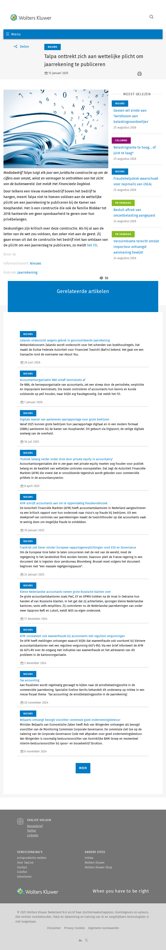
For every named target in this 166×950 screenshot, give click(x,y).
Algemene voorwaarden (103, 928)
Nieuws (35, 263)
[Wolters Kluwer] (30, 17)
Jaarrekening (27, 272)
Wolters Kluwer (95, 862)
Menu (16, 34)
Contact (22, 867)
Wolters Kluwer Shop (98, 867)
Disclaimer (54, 928)
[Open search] (151, 17)
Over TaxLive (25, 862)
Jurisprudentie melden (31, 858)
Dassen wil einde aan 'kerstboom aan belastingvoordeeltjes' (131, 116)
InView (89, 858)
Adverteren (24, 877)
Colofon (22, 872)
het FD (92, 245)
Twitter (31, 831)
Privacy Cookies (74, 928)
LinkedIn (32, 835)
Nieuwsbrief (35, 826)
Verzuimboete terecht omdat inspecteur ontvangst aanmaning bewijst (136, 246)
